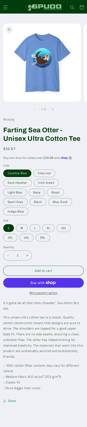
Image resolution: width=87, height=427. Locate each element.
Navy (36, 192)
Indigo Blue (16, 211)
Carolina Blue (17, 173)
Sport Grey (15, 202)
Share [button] (12, 400)
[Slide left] (34, 109)
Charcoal (44, 173)
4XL (26, 237)
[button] (5, 7)
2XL (63, 228)
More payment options (44, 293)
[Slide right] (52, 109)
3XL (10, 237)
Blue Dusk (60, 202)
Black (38, 202)
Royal (55, 192)
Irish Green (46, 182)
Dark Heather (18, 182)
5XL (42, 237)
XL (48, 228)
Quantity (8, 247)
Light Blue (15, 192)
